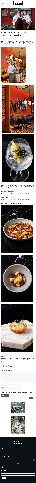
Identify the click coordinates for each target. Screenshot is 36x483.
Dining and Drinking (5, 365)
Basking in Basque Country (6, 367)
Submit (4, 477)
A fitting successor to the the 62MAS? (8, 366)
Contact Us (3, 452)
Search (31, 398)
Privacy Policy (3, 449)
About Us (2, 448)
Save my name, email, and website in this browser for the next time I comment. (17, 392)
